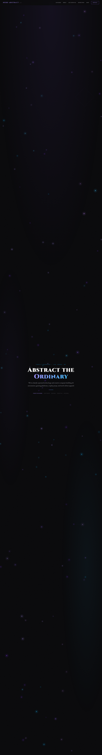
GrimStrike (81, 2)
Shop (87, 2)
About (64, 2)
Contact (95, 2)
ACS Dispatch (72, 2)
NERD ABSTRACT (12, 3)
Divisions (58, 2)
